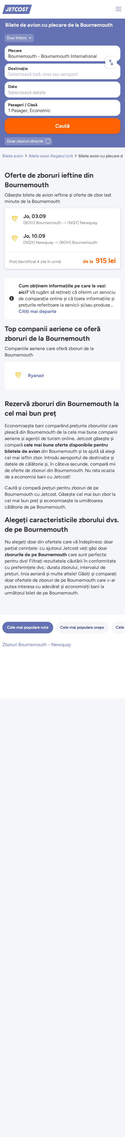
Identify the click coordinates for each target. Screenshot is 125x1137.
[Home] (17, 9)
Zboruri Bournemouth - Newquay (36, 644)
